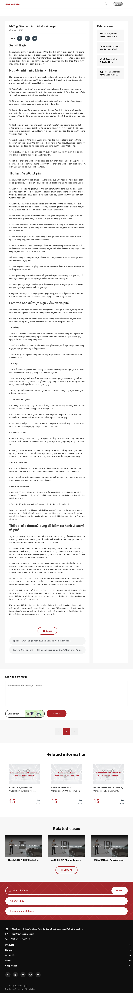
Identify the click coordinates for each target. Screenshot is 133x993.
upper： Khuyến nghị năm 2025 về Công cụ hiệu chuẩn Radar (42, 641)
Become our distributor (22, 911)
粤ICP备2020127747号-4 (18, 986)
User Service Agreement (14, 989)
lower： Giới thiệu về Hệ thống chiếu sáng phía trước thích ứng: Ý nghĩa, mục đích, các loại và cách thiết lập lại (49, 650)
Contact (118, 4)
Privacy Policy (30, 989)
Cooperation (11, 965)
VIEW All (68, 870)
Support (9, 950)
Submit (120, 890)
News (8, 960)
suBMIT (56, 713)
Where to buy (17, 901)
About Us (10, 955)
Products (9, 945)
